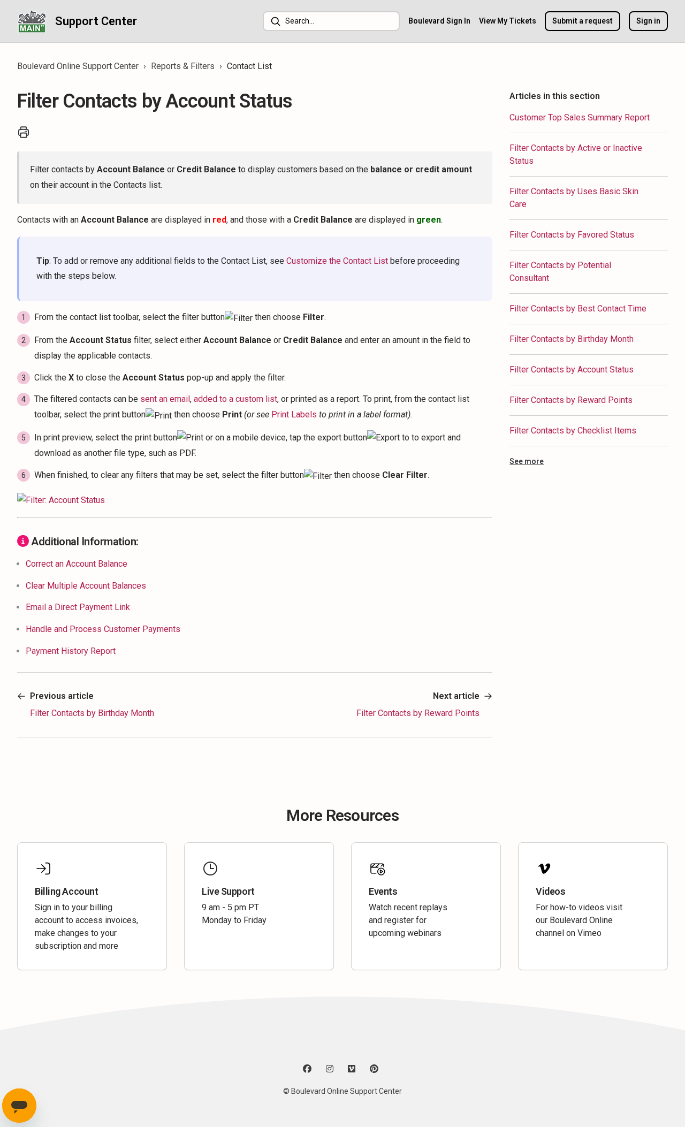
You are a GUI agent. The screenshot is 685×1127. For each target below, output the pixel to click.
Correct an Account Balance (76, 564)
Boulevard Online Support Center (78, 66)
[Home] (32, 21)
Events (383, 891)
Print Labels (294, 414)
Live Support (228, 891)
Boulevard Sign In (439, 21)
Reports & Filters (183, 66)
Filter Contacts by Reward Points (571, 400)
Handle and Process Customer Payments (103, 629)
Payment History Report (71, 651)
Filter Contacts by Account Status (571, 369)
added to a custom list (235, 399)
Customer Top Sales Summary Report (579, 117)
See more (526, 461)
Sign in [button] (648, 21)
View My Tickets (507, 21)
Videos (550, 891)
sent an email (165, 399)
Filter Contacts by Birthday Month (571, 339)
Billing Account (66, 891)
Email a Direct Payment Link (78, 607)
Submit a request (582, 21)
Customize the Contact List (337, 261)
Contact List (249, 66)
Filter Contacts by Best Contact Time (577, 308)
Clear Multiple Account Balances (86, 586)
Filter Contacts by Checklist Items (572, 430)
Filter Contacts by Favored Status (571, 235)
